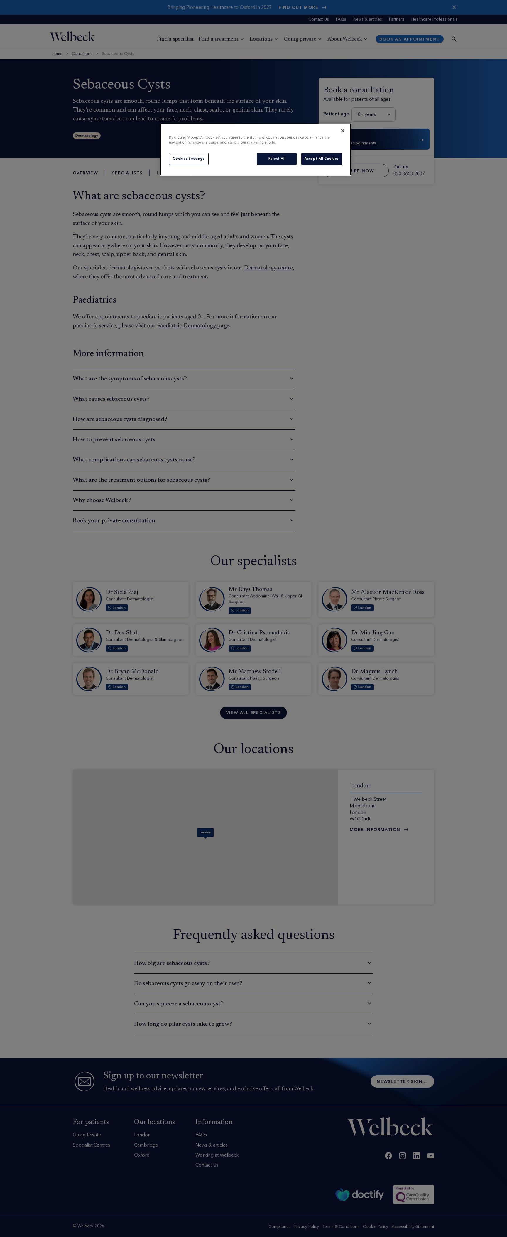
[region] (255, 150)
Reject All (277, 159)
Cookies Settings (189, 159)
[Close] (342, 130)
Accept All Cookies (322, 159)
